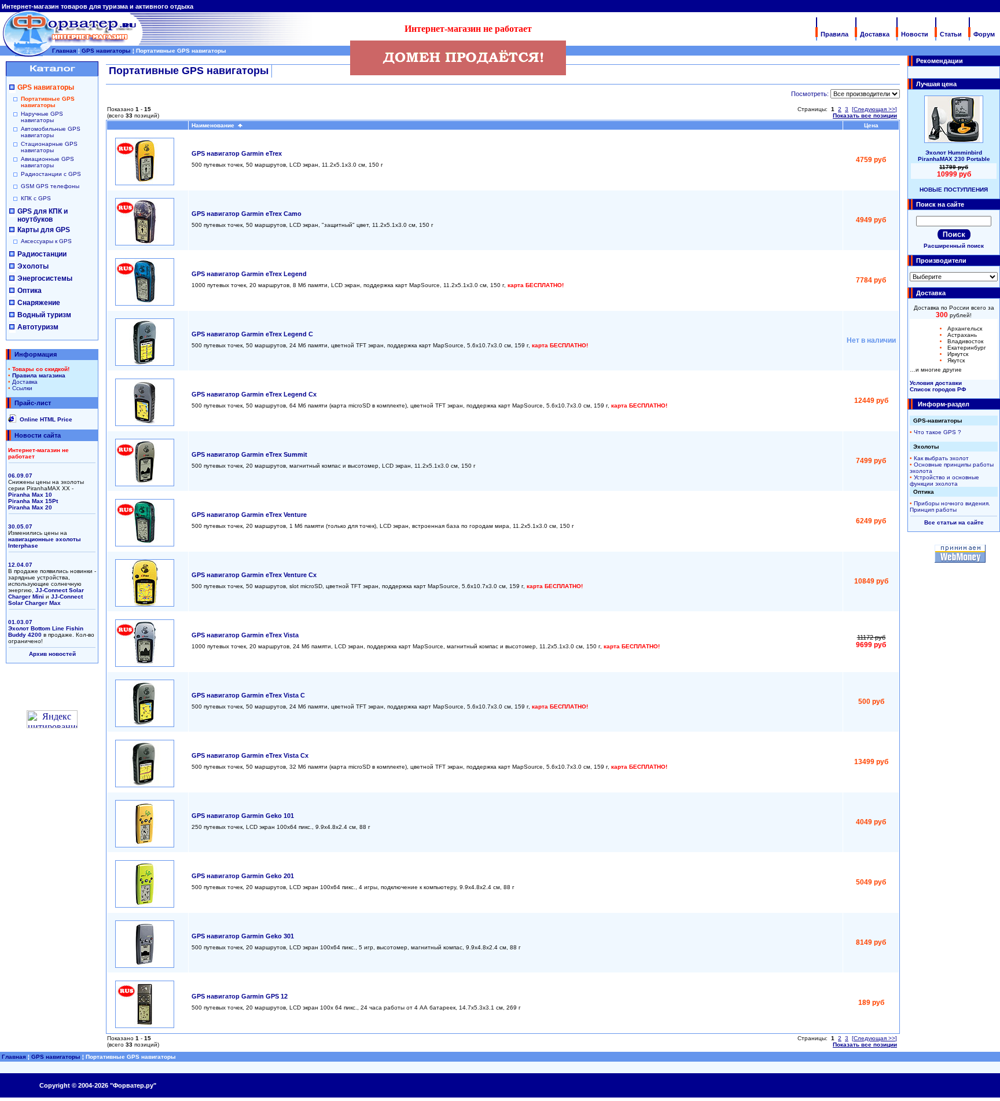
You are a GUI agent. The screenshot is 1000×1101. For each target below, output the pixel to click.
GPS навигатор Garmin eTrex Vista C (248, 695)
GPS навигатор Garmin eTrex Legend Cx (254, 394)
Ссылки (22, 388)
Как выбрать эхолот (941, 458)
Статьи (951, 34)
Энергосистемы (44, 278)
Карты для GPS (43, 230)
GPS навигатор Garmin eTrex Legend (249, 273)
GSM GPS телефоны (50, 186)
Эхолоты (33, 266)
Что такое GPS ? (937, 432)
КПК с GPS (36, 198)
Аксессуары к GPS (46, 241)
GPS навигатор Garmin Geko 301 (243, 936)
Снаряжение (38, 303)
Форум (984, 34)
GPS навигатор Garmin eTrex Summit (249, 454)
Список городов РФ (938, 389)
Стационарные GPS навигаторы (49, 147)
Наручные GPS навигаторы (42, 117)
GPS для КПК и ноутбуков (42, 215)
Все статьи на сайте (954, 522)
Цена (871, 125)
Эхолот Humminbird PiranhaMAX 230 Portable (954, 155)
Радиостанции (42, 254)
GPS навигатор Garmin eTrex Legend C (252, 334)
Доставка (874, 34)
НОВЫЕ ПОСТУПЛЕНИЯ (954, 189)
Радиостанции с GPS (51, 174)
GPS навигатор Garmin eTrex (237, 153)
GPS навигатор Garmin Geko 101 (243, 815)
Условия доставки (936, 383)
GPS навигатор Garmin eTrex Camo (247, 213)
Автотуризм (37, 327)
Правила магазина (38, 375)
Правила (834, 34)
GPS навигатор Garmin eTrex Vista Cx (250, 755)
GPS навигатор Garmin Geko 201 (243, 875)
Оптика (29, 291)
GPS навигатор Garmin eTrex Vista (245, 635)
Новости (914, 34)
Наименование (215, 125)
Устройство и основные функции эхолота (944, 480)
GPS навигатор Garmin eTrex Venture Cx (254, 574)
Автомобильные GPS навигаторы (50, 132)
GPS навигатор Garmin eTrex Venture (249, 514)
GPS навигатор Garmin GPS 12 (240, 996)
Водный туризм (44, 315)
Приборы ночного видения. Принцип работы (950, 506)
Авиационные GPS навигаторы (47, 162)
